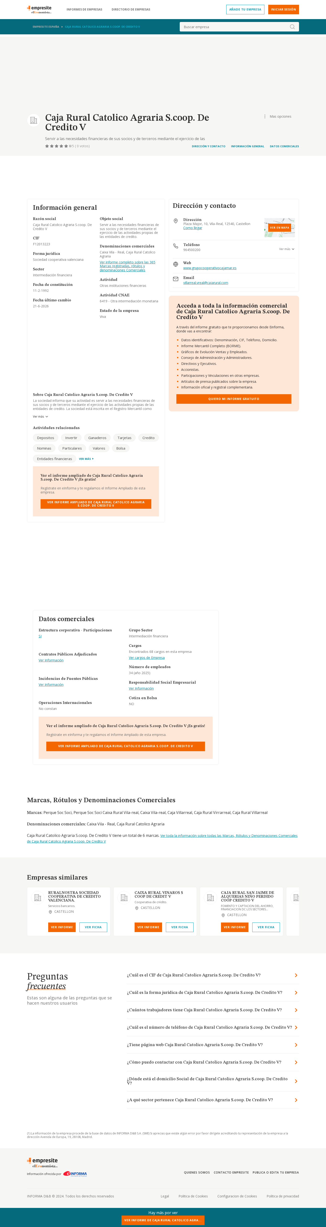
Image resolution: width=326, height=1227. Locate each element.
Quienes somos (197, 1172)
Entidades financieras (54, 458)
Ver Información (51, 660)
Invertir (71, 437)
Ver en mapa (279, 227)
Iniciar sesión (283, 9)
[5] (66, 146)
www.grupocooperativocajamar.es (210, 268)
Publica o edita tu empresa (276, 1172)
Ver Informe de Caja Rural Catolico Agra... (163, 1220)
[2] (52, 146)
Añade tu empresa (245, 9)
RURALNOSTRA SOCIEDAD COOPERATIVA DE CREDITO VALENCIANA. (74, 896)
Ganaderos (97, 437)
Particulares (72, 448)
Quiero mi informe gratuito (233, 399)
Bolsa (120, 448)
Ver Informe (62, 927)
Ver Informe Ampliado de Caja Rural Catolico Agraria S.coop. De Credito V (95, 504)
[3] (57, 146)
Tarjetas (124, 437)
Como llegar (192, 228)
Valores (99, 448)
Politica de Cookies (193, 1196)
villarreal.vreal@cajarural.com (205, 283)
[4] (61, 146)
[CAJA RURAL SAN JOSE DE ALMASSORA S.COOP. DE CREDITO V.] (297, 897)
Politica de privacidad (283, 1196)
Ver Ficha (93, 927)
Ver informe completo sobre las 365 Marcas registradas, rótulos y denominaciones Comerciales (127, 266)
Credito (148, 437)
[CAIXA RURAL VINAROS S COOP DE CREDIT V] (124, 897)
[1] (47, 146)
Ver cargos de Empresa (147, 658)
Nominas (44, 448)
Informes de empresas (84, 9)
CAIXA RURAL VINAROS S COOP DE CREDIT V (159, 895)
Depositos (45, 437)
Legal (165, 1196)
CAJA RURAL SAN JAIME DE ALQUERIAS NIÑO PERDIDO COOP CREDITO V (247, 896)
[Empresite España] (41, 9)
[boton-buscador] (292, 26)
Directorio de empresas (131, 9)
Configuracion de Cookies (237, 1196)
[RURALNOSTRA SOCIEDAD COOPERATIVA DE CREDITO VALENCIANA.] (37, 897)
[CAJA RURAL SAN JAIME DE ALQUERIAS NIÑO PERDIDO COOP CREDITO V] (210, 897)
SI (40, 636)
